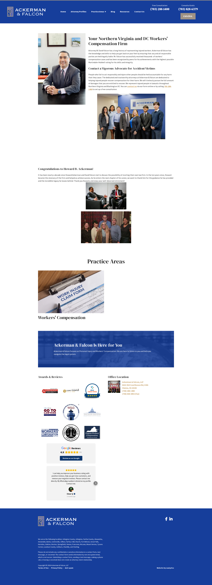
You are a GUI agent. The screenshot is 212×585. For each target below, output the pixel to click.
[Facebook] (166, 519)
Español (188, 16)
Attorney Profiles (78, 11)
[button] (46, 483)
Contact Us (139, 11)
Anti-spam (69, 568)
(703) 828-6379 (188, 9)
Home (63, 11)
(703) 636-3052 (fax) (130, 394)
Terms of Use (43, 568)
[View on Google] (71, 489)
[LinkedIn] (170, 519)
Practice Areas (97, 11)
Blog (113, 11)
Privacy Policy (56, 568)
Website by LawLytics (165, 568)
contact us (132, 86)
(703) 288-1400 (159, 9)
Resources (124, 11)
